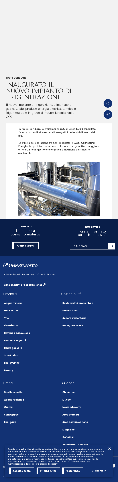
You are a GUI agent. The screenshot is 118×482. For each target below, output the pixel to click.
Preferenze (73, 471)
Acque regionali (14, 399)
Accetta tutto (21, 471)
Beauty (8, 370)
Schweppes (11, 414)
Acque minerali (13, 303)
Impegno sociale (72, 325)
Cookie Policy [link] (99, 471)
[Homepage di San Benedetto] (20, 265)
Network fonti (70, 310)
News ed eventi (71, 407)
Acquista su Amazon (75, 444)
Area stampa (70, 414)
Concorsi (67, 437)
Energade (10, 422)
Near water (11, 310)
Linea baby (11, 325)
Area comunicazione (75, 422)
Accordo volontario (74, 318)
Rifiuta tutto (48, 471)
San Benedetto (13, 392)
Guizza (8, 407)
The (6, 318)
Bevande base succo (17, 333)
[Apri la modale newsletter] (111, 246)
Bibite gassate (13, 348)
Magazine (68, 429)
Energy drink (11, 363)
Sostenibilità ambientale (77, 303)
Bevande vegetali (15, 340)
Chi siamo (68, 392)
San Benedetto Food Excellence (23, 285)
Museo (66, 399)
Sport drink (11, 355)
